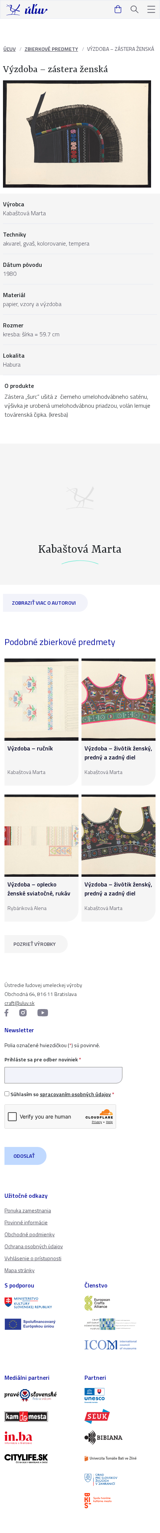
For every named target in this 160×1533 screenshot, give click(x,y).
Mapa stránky (19, 1270)
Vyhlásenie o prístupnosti (32, 1258)
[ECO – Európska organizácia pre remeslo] (120, 1324)
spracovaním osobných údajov (75, 1094)
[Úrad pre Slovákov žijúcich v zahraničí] (120, 1479)
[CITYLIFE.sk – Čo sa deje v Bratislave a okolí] (40, 1458)
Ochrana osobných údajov (33, 1246)
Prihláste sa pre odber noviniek (42, 1059)
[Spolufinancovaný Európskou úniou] (40, 1324)
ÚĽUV (9, 49)
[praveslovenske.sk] (40, 1395)
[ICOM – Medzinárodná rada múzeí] (120, 1345)
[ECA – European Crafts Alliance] (120, 1303)
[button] (151, 9)
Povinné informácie (26, 1222)
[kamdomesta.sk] (40, 1416)
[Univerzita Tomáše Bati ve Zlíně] (120, 1458)
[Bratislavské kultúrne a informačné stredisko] (120, 1500)
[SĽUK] (120, 1416)
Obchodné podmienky (29, 1234)
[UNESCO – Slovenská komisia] (120, 1395)
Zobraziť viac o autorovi (44, 603)
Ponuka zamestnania (27, 1210)
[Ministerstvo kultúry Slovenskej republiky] (40, 1303)
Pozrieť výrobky (34, 944)
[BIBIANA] (120, 1437)
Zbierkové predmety (51, 49)
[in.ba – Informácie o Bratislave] (40, 1437)
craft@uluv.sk (19, 1003)
